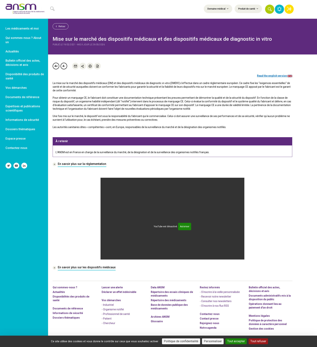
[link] (24, 9)
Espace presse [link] (15, 138)
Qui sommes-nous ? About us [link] (23, 40)
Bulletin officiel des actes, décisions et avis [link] (23, 63)
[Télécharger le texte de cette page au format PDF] (97, 66)
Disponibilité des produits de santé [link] (25, 76)
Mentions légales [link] (259, 315)
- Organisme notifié (113, 309)
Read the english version (272, 75)
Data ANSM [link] (158, 287)
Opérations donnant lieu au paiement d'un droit (265, 305)
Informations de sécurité (68, 313)
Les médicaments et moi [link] (22, 28)
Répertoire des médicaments (168, 300)
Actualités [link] (12, 51)
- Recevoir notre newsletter (215, 296)
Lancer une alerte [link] (112, 287)
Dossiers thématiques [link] (20, 129)
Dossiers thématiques (66, 317)
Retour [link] (61, 26)
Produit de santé (247, 9)
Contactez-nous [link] (16, 148)
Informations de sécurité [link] (22, 120)
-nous (209, 323)
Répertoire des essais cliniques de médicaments (172, 294)
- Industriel (108, 304)
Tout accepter (236, 341)
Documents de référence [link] (22, 97)
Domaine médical (216, 9)
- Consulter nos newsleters (216, 301)
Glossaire (157, 321)
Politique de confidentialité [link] (181, 341)
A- (64, 66)
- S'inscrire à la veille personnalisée (220, 292)
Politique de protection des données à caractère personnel (268, 322)
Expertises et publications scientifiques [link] (23, 108)
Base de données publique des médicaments (169, 306)
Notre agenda (208, 327)
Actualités (59, 292)
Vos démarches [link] (16, 88)
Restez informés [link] (210, 287)
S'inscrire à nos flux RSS (215, 305)
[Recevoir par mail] (75, 66)
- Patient (107, 318)
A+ (56, 66)
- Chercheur (108, 323)
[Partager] (82, 66)
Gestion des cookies (261, 328)
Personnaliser (213, 341)
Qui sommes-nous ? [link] (65, 287)
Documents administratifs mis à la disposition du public (270, 297)
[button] (269, 9)
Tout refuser (258, 341)
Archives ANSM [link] (160, 316)
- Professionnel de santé (116, 314)
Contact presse (209, 318)
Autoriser (184, 226)
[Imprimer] (90, 66)
